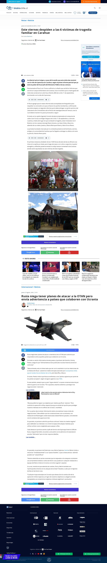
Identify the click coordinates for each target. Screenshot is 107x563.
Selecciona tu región (14, 1)
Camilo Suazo (31, 303)
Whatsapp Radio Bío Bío (93, 554)
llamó (66, 450)
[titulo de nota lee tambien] (40, 443)
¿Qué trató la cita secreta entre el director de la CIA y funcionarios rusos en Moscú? (58, 393)
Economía (31, 12)
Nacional (15, 12)
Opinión (52, 12)
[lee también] (33, 395)
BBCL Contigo (68, 12)
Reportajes (10, 542)
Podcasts (9, 12)
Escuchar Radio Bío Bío (91, 1)
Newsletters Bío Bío (56, 1)
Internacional (23, 12)
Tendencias (45, 12)
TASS (60, 379)
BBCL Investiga (59, 12)
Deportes (38, 12)
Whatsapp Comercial (65, 553)
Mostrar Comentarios (50, 242)
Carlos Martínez (27, 36)
